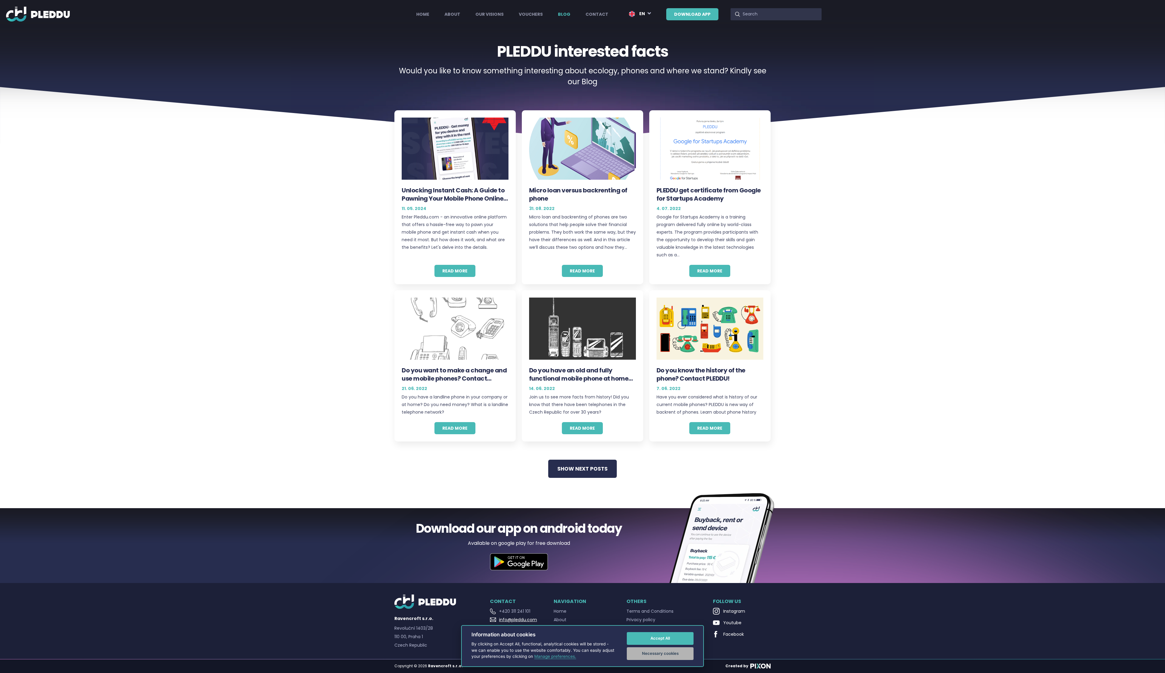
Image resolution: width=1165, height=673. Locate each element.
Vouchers (531, 14)
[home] (38, 14)
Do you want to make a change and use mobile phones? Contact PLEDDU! (454, 374)
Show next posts (582, 468)
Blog (564, 14)
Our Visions (489, 14)
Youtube (732, 623)
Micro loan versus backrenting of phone (578, 194)
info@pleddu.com (518, 620)
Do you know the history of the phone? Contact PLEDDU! (701, 374)
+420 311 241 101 (514, 611)
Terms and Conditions (650, 611)
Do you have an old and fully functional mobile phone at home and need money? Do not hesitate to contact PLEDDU (582, 374)
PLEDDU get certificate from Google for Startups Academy (709, 194)
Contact (597, 14)
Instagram (734, 611)
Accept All (660, 638)
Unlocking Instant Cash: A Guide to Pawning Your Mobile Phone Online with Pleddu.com (453, 194)
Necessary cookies (660, 653)
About (452, 14)
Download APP (692, 14)
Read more (455, 271)
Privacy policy (640, 620)
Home (422, 14)
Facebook (733, 634)
